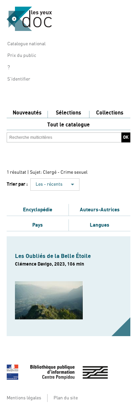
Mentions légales (24, 398)
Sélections (68, 113)
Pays (37, 225)
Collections (109, 113)
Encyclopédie (37, 209)
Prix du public (21, 55)
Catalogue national (26, 44)
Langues (99, 225)
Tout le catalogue (68, 125)
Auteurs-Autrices (100, 209)
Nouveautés (27, 113)
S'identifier (18, 79)
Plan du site (66, 398)
